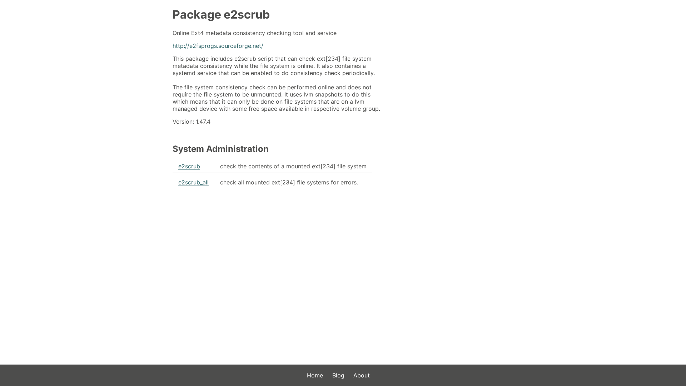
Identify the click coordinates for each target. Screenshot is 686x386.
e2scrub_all (193, 182)
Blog (338, 375)
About (361, 375)
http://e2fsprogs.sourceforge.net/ (218, 45)
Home (315, 375)
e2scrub (189, 166)
